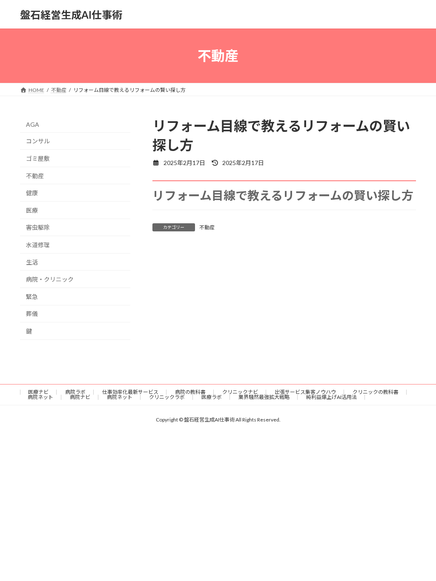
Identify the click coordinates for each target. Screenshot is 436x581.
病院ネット (40, 397)
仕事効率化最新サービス (130, 392)
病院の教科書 (190, 392)
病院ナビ (80, 397)
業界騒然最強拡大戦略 (264, 397)
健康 (32, 193)
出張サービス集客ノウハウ (305, 392)
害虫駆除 (38, 227)
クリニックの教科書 (376, 392)
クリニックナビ (240, 392)
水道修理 (38, 244)
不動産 (207, 227)
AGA (32, 124)
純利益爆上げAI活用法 (331, 397)
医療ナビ (38, 392)
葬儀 (32, 314)
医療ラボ (211, 397)
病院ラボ (75, 392)
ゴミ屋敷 (38, 158)
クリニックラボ (167, 397)
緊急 (32, 296)
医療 (32, 210)
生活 (32, 262)
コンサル (38, 141)
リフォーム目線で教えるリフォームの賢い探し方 (282, 195)
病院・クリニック (50, 279)
